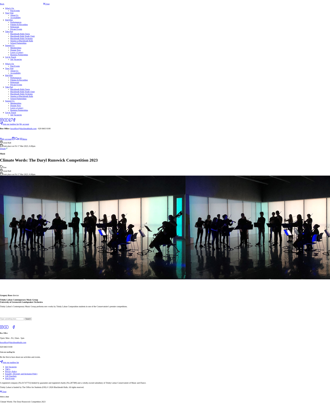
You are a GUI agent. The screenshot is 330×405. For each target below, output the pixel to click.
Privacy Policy (11, 371)
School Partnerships (18, 43)
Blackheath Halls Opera (20, 34)
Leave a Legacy (16, 52)
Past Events (15, 11)
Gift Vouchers (10, 376)
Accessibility (15, 18)
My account (24, 124)
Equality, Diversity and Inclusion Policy (21, 374)
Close (4, 392)
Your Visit (9, 13)
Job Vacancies (16, 59)
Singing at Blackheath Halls (21, 41)
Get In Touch (10, 57)
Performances (15, 22)
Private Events (16, 29)
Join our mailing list (11, 124)
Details (3, 149)
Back (2, 4)
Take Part (9, 31)
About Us (14, 15)
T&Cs (7, 369)
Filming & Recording (19, 24)
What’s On (9, 8)
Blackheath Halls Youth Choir (22, 36)
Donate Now (15, 50)
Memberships (15, 48)
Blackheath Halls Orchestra (21, 38)
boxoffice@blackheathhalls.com (23, 128)
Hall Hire (9, 20)
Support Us (9, 45)
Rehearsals (14, 27)
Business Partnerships (19, 55)
